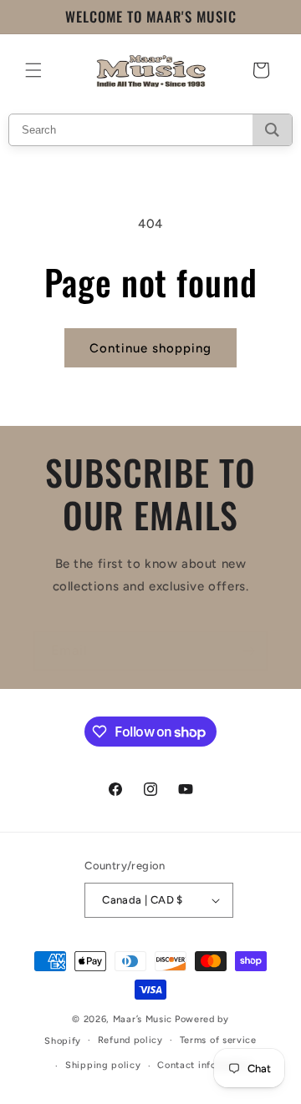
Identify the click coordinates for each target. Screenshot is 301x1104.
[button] (33, 70)
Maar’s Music (142, 1019)
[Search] (272, 129)
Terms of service (218, 1040)
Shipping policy (103, 1065)
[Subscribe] (248, 651)
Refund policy (130, 1040)
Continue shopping (150, 348)
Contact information (204, 1065)
